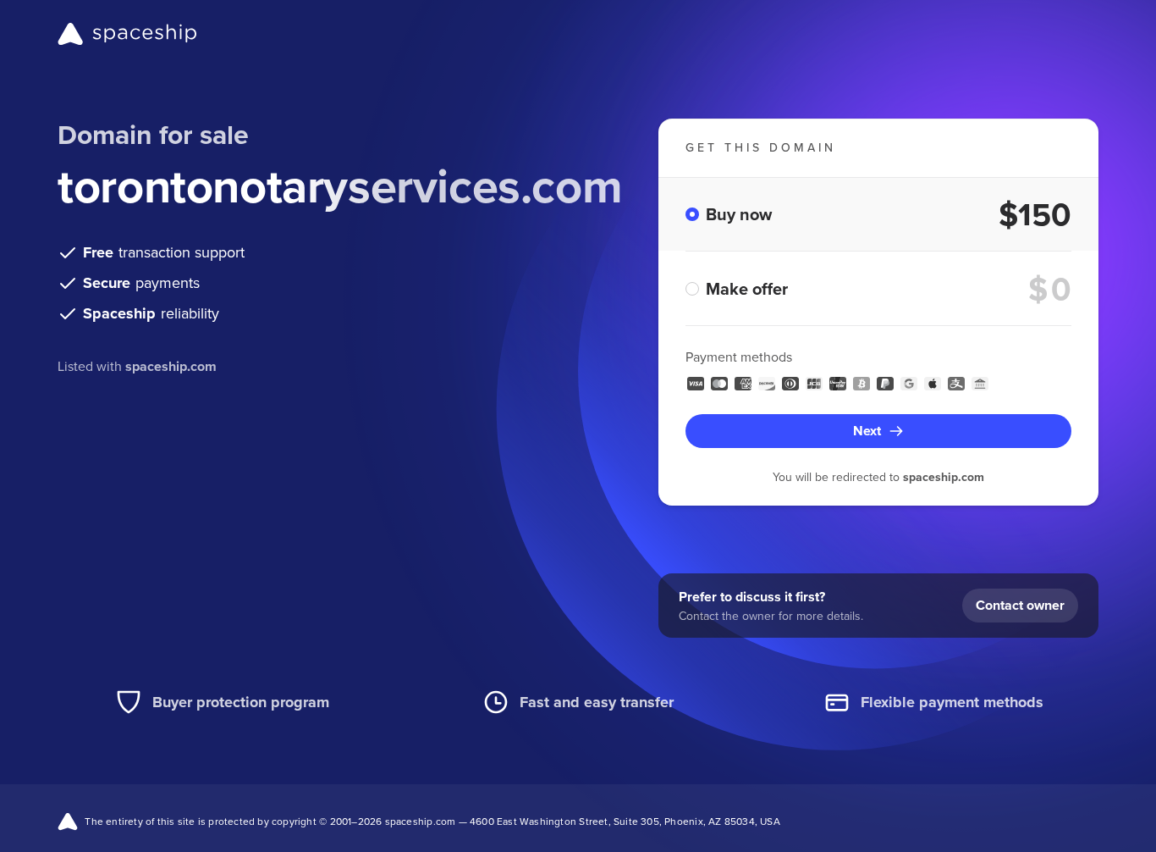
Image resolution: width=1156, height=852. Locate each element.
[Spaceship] (127, 34)
